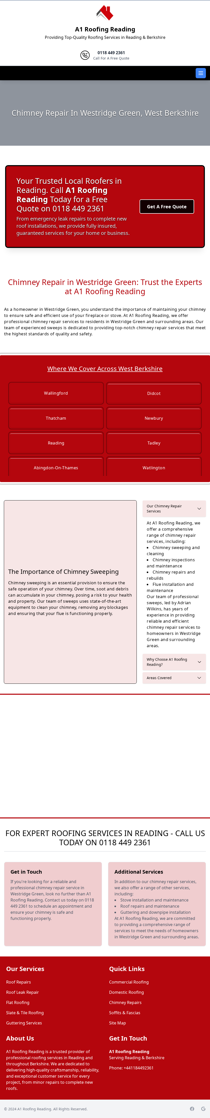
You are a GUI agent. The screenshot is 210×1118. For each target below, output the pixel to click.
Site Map (117, 1023)
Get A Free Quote (167, 206)
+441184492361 (139, 1068)
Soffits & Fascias (124, 1013)
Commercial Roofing (129, 982)
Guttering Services (24, 1023)
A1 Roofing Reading (105, 29)
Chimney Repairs (125, 1002)
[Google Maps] (203, 1108)
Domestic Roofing (126, 992)
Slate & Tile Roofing (25, 1013)
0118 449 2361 (125, 842)
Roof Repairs (18, 982)
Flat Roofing (17, 1002)
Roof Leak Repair (22, 992)
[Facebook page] (192, 1108)
